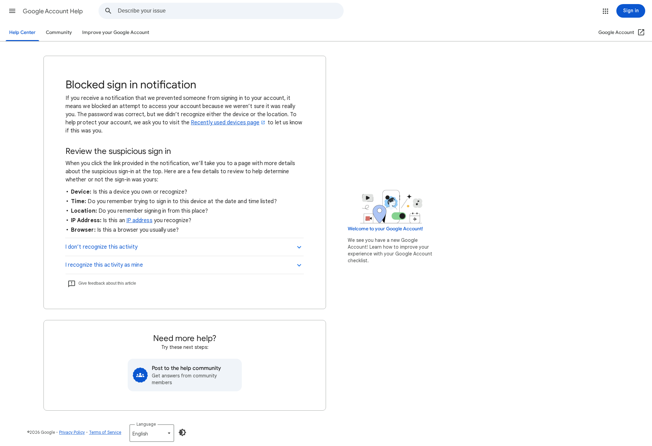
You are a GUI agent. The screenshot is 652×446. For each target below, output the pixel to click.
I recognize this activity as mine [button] (104, 265)
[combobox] (230, 11)
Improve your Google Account (115, 32)
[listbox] (151, 433)
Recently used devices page (225, 122)
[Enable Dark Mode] (182, 432)
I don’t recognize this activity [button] (101, 247)
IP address (139, 220)
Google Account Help (53, 11)
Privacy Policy (72, 432)
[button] (12, 11)
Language (146, 424)
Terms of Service (105, 432)
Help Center (22, 32)
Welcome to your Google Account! (385, 229)
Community (59, 32)
